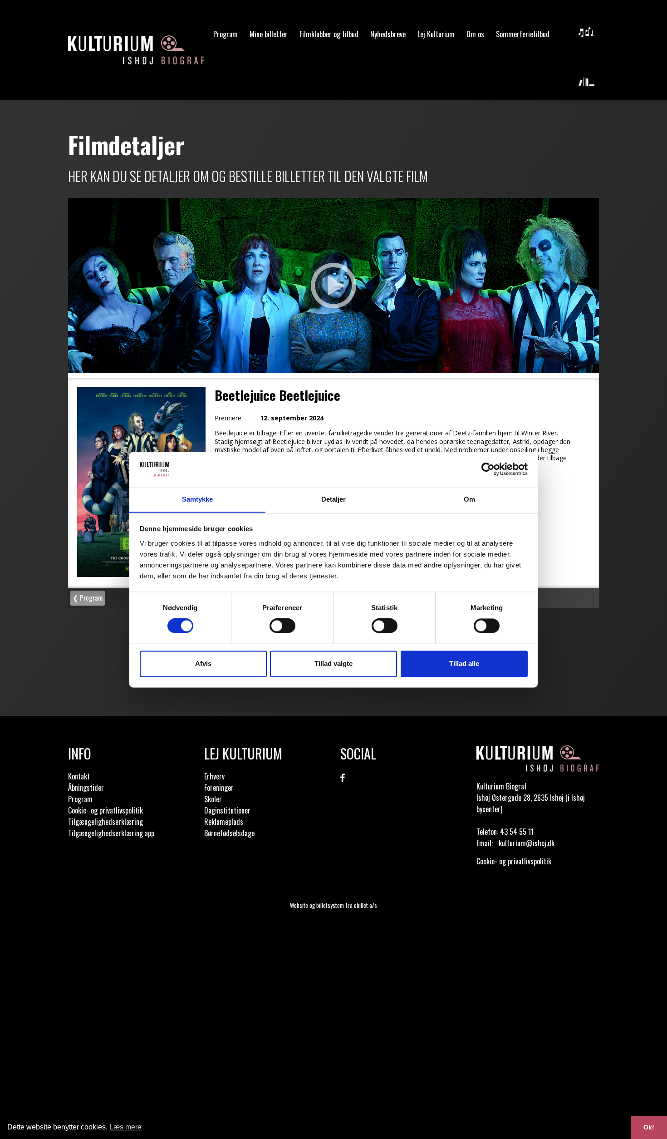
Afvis (203, 663)
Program (225, 34)
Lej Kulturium (436, 34)
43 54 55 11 (517, 831)
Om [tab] (469, 499)
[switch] (282, 625)
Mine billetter (269, 34)
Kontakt (79, 776)
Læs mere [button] (125, 1127)
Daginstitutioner (227, 810)
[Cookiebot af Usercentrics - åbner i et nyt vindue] (488, 469)
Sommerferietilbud (522, 34)
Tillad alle (464, 663)
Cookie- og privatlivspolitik (105, 810)
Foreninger (219, 787)
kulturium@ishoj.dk (526, 843)
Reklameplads (223, 821)
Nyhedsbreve (388, 34)
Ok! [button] (648, 1127)
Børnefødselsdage (229, 833)
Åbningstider (86, 787)
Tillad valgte (333, 663)
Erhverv (214, 776)
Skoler (213, 799)
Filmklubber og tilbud (328, 34)
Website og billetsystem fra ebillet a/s (333, 905)
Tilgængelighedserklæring (105, 821)
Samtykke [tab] (197, 499)
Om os (475, 34)
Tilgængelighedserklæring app (111, 833)
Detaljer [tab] (333, 499)
